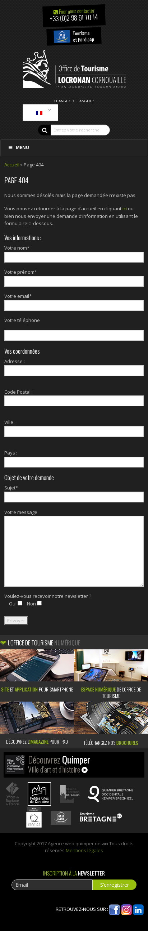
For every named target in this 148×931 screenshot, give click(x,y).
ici (124, 208)
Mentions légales (84, 850)
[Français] (39, 113)
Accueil (11, 164)
